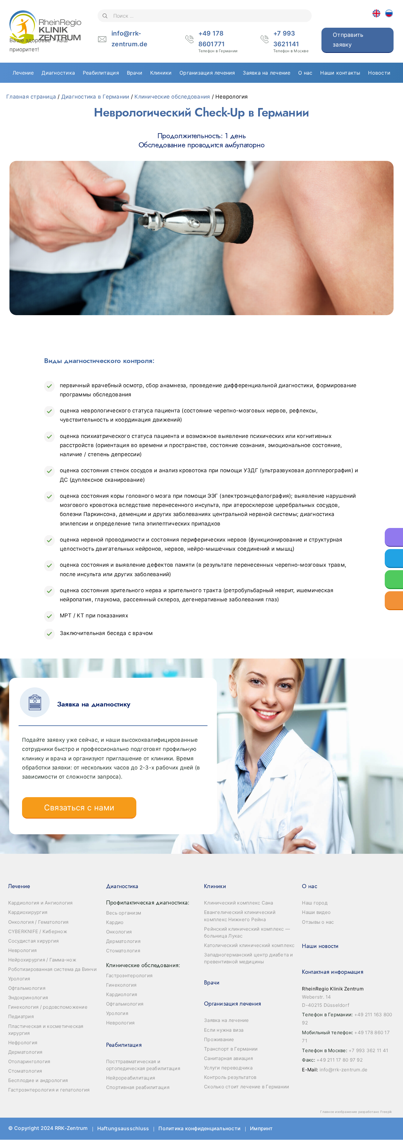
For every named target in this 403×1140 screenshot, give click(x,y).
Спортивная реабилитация (137, 1087)
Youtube (348, 1128)
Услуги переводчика (228, 1068)
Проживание (219, 1039)
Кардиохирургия (28, 912)
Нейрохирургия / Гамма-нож (42, 960)
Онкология (119, 932)
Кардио (115, 922)
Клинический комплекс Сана (238, 903)
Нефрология (22, 1043)
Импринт (261, 1128)
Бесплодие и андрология (38, 1080)
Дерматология (25, 1052)
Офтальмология (26, 988)
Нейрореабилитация (130, 1078)
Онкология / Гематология (38, 922)
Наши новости (320, 946)
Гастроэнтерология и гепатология (49, 1090)
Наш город (314, 903)
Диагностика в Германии (95, 97)
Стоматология (25, 1071)
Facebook (329, 1128)
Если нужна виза (223, 1030)
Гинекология (121, 985)
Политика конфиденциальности (199, 1128)
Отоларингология (29, 1061)
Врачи (211, 982)
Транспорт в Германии (231, 1049)
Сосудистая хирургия (33, 941)
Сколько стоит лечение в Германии (246, 1087)
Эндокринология (28, 998)
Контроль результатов (230, 1077)
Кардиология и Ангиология (40, 903)
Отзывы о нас (318, 922)
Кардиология (121, 994)
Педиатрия (21, 1016)
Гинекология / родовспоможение (48, 1007)
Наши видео (316, 912)
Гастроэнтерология (129, 975)
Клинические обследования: (143, 965)
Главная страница (31, 97)
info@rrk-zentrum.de (129, 39)
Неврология (22, 950)
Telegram (367, 1128)
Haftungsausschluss (123, 1128)
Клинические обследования (172, 97)
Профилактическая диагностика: (147, 903)
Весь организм (123, 913)
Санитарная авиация (228, 1058)
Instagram (385, 1128)
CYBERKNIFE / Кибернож (37, 931)
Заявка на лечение (226, 1020)
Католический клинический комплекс (249, 945)
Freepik (386, 1112)
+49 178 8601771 (218, 40)
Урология (19, 979)
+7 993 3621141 (291, 40)
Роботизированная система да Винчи (52, 969)
